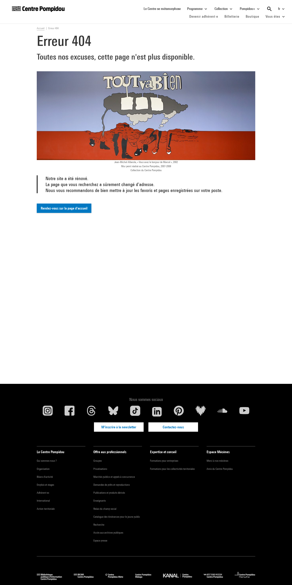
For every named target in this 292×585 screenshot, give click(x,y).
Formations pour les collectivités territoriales (172, 468)
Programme (195, 9)
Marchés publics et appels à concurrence (114, 476)
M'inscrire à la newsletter (118, 427)
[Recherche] (269, 9)
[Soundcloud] (222, 412)
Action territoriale (46, 508)
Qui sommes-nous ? (47, 460)
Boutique (254, 16)
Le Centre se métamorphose (164, 8)
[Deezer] (201, 412)
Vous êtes (273, 16)
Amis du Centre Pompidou (220, 468)
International (43, 500)
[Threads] (91, 412)
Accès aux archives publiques (108, 532)
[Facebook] (69, 412)
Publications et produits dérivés (109, 492)
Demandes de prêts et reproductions (111, 484)
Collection (222, 9)
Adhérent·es (43, 492)
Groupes (97, 460)
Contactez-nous (173, 427)
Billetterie (231, 16)
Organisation (43, 468)
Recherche (98, 524)
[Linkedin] (157, 412)
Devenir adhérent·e (205, 16)
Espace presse (100, 540)
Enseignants (99, 500)
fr (279, 9)
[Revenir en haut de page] (282, 575)
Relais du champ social (104, 508)
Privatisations (100, 468)
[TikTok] (135, 412)
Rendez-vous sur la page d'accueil (64, 208)
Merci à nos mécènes (217, 460)
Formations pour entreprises (164, 460)
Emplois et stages (45, 484)
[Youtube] (244, 412)
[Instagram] (48, 412)
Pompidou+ (248, 9)
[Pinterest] (179, 412)
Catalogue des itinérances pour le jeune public (116, 516)
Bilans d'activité (45, 476)
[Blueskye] (113, 412)
